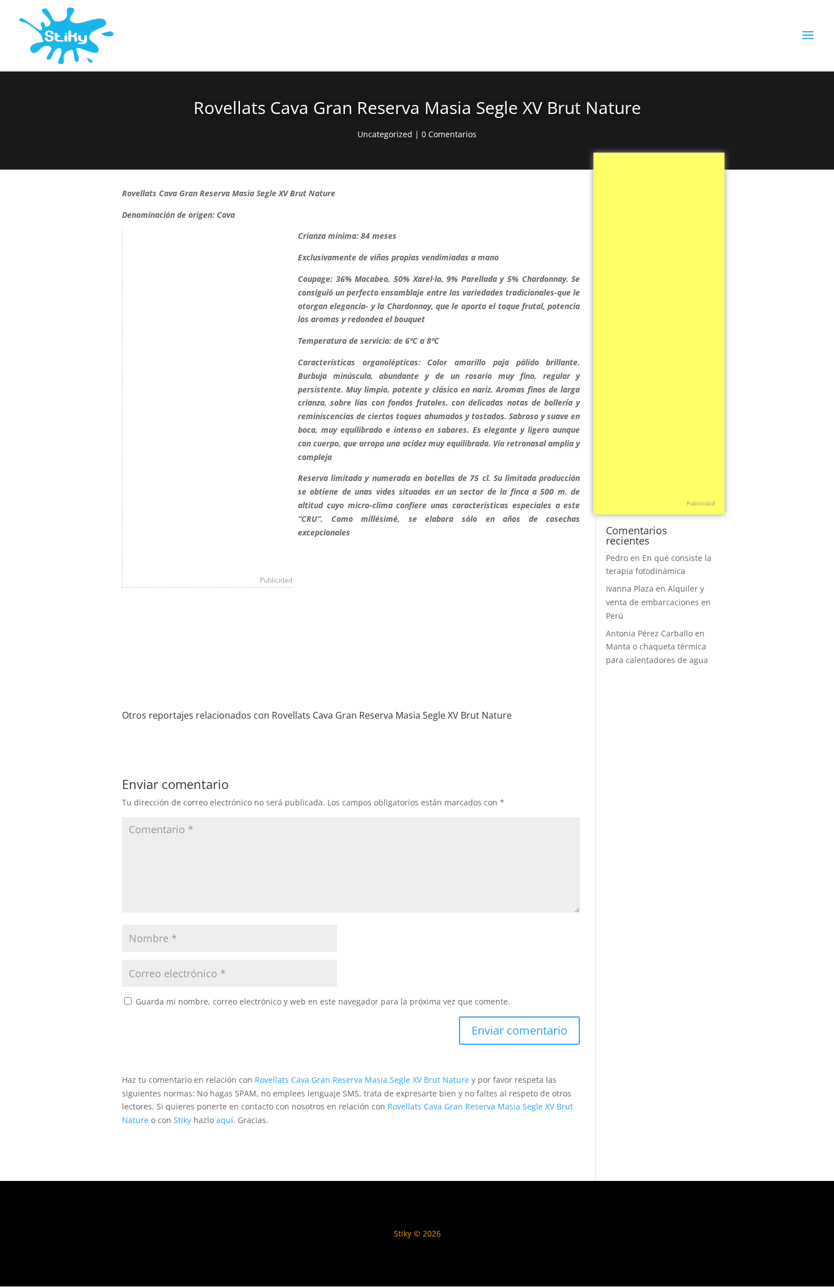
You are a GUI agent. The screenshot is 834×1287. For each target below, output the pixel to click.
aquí (224, 1120)
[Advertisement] (208, 399)
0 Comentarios (449, 134)
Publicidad (276, 580)
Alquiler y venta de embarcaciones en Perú (658, 602)
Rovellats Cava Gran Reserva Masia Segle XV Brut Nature (362, 1079)
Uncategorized (384, 134)
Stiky (182, 1120)
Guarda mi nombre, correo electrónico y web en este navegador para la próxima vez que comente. (323, 1001)
